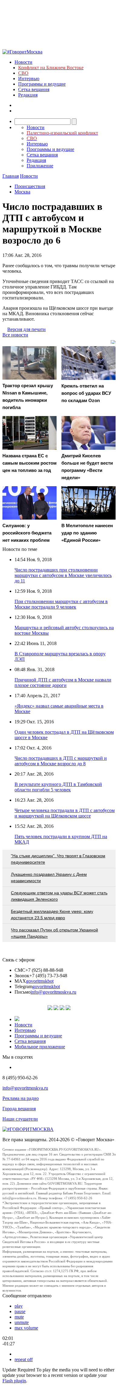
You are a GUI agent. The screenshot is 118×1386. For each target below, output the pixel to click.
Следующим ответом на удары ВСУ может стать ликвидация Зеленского (59, 896)
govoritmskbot (40, 981)
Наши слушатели (20, 1118)
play (19, 1306)
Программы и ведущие (42, 84)
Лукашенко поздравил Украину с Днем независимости (49, 877)
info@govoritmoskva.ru (53, 992)
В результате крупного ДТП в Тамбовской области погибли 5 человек (58, 787)
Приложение (40, 165)
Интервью (28, 78)
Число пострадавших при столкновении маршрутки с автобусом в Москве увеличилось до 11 (63, 575)
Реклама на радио (20, 1098)
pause (20, 1311)
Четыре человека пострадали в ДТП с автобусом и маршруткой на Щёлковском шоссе (65, 813)
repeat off (24, 1359)
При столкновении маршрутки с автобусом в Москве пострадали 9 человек (61, 604)
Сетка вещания (33, 89)
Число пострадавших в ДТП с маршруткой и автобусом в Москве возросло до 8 (61, 761)
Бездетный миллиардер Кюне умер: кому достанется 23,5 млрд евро (52, 914)
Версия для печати (26, 329)
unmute (22, 1322)
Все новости (15, 334)
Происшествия (30, 186)
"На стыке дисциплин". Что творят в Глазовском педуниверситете (58, 859)
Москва (22, 191)
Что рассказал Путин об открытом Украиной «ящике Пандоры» (54, 933)
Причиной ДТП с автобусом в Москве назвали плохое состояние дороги (63, 682)
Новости (23, 62)
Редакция (28, 94)
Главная (10, 176)
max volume (26, 1327)
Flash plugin (14, 1380)
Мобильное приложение (40, 1046)
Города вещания (19, 1108)
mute (19, 1316)
